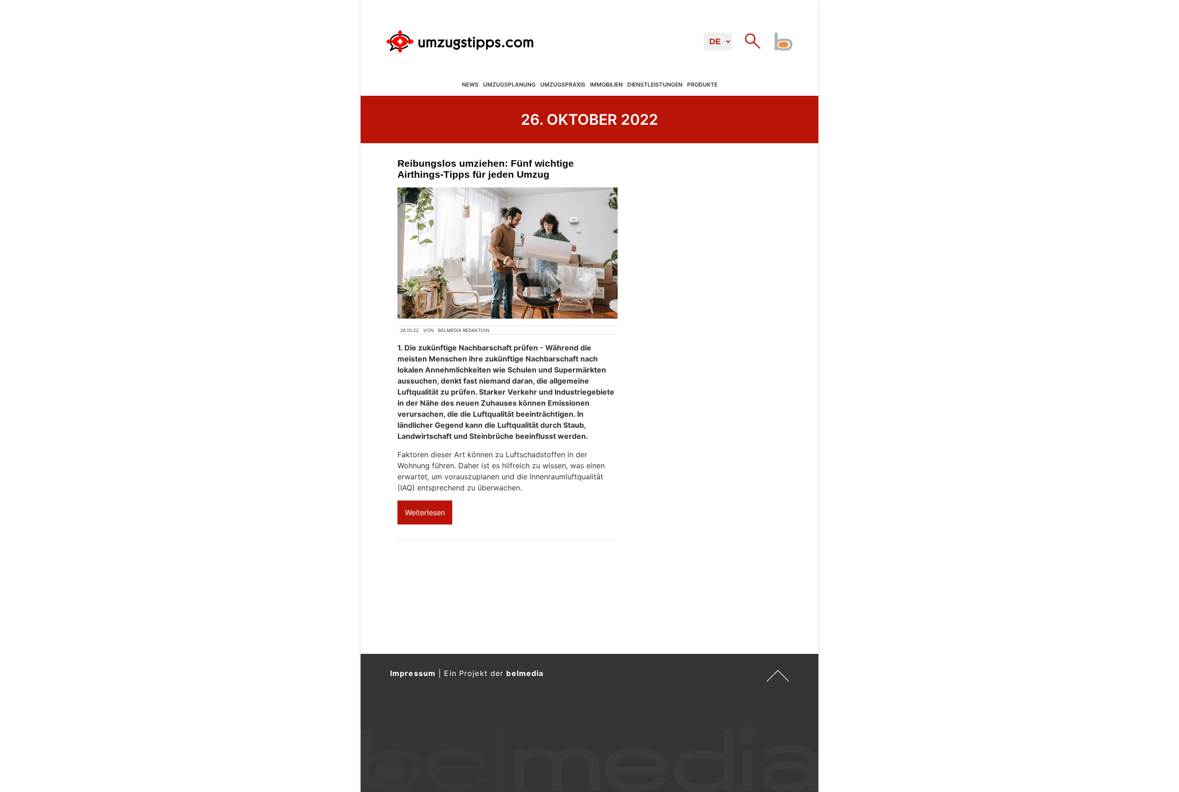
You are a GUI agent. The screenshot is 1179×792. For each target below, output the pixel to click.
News (470, 85)
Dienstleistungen (655, 85)
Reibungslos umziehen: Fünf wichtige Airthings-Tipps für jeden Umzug (485, 169)
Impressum (413, 673)
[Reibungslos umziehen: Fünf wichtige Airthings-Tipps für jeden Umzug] (507, 253)
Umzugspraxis (562, 85)
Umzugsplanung (509, 85)
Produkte (702, 85)
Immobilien (606, 85)
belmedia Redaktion (464, 330)
